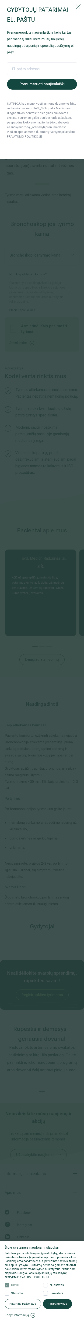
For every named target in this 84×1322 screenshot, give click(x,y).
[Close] (78, 6)
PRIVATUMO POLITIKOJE (33, 1277)
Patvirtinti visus (57, 1303)
